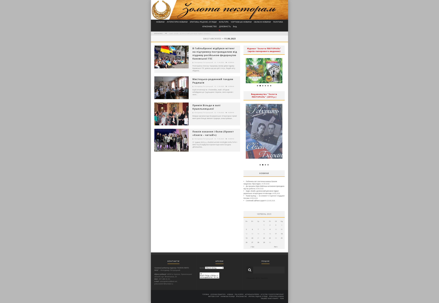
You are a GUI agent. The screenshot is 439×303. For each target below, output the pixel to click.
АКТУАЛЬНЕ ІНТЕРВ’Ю (252, 294)
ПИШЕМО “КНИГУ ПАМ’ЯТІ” (269, 298)
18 (281, 234)
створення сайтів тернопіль (257, 278)
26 (246, 242)
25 (281, 238)
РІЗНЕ (282, 298)
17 (276, 234)
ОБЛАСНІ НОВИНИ (262, 22)
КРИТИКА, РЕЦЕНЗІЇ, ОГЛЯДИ (203, 22)
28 (258, 242)
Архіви (202, 268)
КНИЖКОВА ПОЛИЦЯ (228, 296)
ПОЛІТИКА (278, 22)
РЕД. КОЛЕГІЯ (239, 294)
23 (270, 238)
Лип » (276, 247)
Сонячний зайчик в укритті (256, 200)
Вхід (235, 26)
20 (252, 238)
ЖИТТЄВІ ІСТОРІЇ (213, 296)
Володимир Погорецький (204, 62)
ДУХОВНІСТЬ (225, 26)
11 (281, 229)
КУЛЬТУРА (223, 22)
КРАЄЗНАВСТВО (209, 26)
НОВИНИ (160, 22)
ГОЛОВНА (205, 294)
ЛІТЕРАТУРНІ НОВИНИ (177, 22)
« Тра (252, 247)
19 (246, 238)
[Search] (219, 30)
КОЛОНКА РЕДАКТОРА (218, 294)
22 (264, 238)
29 (264, 242)
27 (252, 242)
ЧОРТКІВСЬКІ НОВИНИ (241, 22)
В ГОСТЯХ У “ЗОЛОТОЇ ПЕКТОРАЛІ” (272, 294)
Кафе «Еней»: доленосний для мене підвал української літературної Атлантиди (201, 33)
